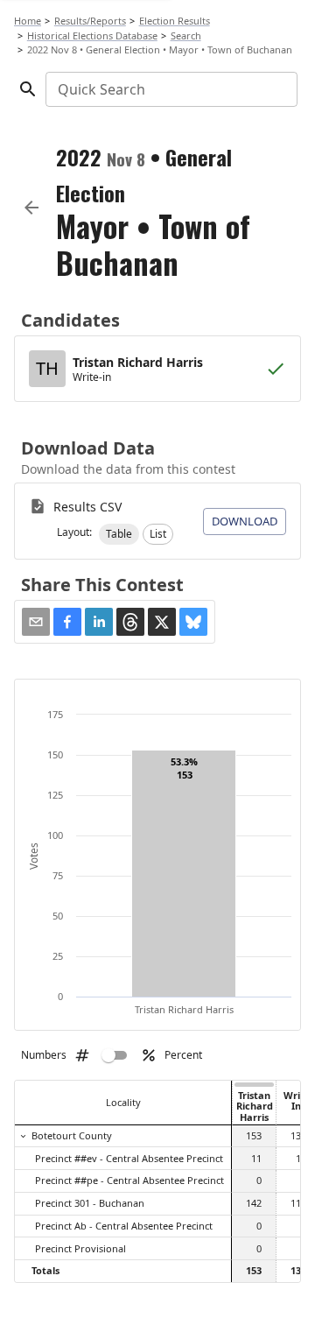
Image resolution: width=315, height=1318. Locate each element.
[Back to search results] (31, 207)
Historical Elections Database (92, 35)
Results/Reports (90, 20)
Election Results (174, 20)
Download (244, 521)
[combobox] (170, 89)
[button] (119, 534)
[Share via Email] (36, 622)
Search (186, 35)
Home (27, 20)
